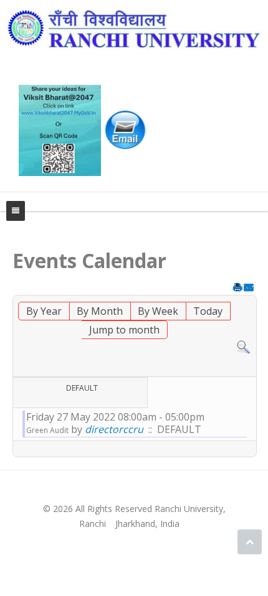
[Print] (237, 289)
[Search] (243, 346)
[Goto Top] (249, 541)
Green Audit (47, 430)
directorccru (114, 429)
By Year (44, 311)
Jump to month (124, 330)
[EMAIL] (248, 289)
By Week (158, 311)
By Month (100, 311)
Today (208, 311)
